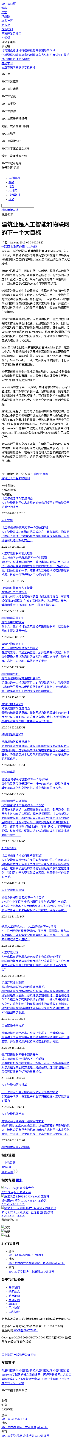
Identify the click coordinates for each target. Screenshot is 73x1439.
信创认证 (32, 54)
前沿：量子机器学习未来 (29, 1092)
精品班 (5, 16)
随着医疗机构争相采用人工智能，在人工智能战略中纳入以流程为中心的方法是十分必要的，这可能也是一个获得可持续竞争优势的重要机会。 (35, 1067)
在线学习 (7, 63)
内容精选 (14, 177)
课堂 (21, 67)
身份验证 (7, 587)
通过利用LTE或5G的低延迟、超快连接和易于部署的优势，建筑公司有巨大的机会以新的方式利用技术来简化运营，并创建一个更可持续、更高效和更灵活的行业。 (35, 1130)
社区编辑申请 (9, 210)
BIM (12, 674)
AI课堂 (5, 37)
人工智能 (15, 478)
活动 (11, 199)
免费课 (5, 25)
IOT (20, 618)
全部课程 (7, 54)
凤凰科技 (41, 1370)
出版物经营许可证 (24, 1354)
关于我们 (14, 1287)
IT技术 (65, 54)
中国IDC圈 (40, 1378)
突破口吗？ (25, 527)
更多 (19, 1180)
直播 (32, 67)
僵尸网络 (7, 1054)
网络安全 (15, 801)
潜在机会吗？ (21, 678)
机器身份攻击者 (22, 897)
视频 (11, 182)
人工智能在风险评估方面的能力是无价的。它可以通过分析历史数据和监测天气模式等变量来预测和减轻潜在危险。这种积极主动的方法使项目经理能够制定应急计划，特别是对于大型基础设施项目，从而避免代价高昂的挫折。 (35, 868)
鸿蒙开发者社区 (11, 33)
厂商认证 (55, 54)
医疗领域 (21, 1084)
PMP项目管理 (9, 59)
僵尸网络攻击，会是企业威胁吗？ (34, 1033)
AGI (15, 952)
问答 (15, 67)
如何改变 (17, 498)
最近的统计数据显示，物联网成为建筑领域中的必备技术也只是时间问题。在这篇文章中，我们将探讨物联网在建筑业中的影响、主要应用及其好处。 (35, 717)
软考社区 (7, 20)
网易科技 (29, 1370)
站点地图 (14, 1295)
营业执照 (7, 1354)
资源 (10, 67)
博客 (4, 8)
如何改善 (15, 708)
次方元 (8, 1383)
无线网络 (24, 1147)
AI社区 (13, 190)
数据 (24, 801)
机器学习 (18, 1113)
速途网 (36, 1374)
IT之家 (64, 1374)
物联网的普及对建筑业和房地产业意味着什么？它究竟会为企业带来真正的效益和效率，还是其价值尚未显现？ (35, 965)
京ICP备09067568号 (25, 1330)
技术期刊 (14, 194)
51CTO (13, 1254)
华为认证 (44, 54)
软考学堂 (49, 50)
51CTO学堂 (16, 1271)
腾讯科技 (18, 1370)
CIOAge (22, 1254)
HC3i (30, 1254)
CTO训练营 (47, 1271)
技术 (21, 1025)
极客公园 (12, 1378)
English (13, 1303)
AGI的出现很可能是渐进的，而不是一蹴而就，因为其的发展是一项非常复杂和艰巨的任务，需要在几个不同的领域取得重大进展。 (35, 935)
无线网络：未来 (22, 1121)
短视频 (31, 50)
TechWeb (6, 1374)
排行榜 (22, 50)
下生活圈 (24, 557)
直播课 (39, 50)
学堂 (4, 12)
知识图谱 (10, 848)
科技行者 (63, 1370)
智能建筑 (18, 890)
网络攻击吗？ (25, 779)
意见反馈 (14, 1300)
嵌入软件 (27, 553)
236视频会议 (26, 1378)
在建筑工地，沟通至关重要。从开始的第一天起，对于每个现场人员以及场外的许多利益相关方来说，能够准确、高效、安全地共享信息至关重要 (35, 656)
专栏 (27, 67)
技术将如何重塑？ (22, 855)
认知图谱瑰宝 (22, 805)
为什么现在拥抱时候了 (31, 956)
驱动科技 (52, 1370)
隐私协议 (14, 1311)
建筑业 (5, 478)
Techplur (38, 1254)
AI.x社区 (59, 1263)
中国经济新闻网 (50, 1374)
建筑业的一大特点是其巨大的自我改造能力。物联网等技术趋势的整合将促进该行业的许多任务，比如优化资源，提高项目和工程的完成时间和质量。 (35, 687)
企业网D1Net (55, 1378)
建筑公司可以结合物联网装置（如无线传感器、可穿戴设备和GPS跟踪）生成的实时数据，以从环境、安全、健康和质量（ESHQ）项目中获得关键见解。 (35, 600)
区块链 (5, 1025)
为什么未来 (19, 648)
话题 (11, 186)
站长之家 (26, 1374)
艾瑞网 (16, 1374)
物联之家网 (41, 474)
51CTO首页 (8, 3)
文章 (4, 67)
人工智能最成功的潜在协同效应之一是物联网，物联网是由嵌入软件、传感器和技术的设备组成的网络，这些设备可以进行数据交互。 (35, 536)
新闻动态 (14, 1291)
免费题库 (24, 59)
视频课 (5, 50)
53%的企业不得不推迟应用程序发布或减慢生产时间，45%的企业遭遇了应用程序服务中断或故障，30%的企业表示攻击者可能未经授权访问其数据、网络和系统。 (36, 906)
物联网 (25, 478)
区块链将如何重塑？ (24, 986)
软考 (24, 54)
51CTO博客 (16, 1263)
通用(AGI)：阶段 (29, 926)
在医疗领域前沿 (22, 1058)
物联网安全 (20, 1054)
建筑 (13, 771)
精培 (26, 1271)
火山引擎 (18, 1383)
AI (3, 848)
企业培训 (7, 29)
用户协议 (14, 1307)
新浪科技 (7, 1370)
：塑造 (14, 592)
